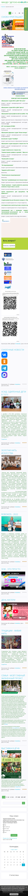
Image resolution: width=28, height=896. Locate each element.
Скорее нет (7, 830)
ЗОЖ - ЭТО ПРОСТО (10, 569)
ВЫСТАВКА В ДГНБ (10, 748)
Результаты (6, 838)
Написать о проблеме (9, 245)
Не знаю (7, 828)
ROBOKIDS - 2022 (9, 514)
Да (5, 825)
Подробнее (4, 439)
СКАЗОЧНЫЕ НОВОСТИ (12, 349)
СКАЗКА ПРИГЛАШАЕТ (12, 16)
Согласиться (14, 894)
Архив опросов (13, 838)
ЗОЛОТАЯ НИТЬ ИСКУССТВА (9, 452)
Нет (6, 832)
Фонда (6, 724)
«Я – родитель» (15, 727)
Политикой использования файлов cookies (13, 891)
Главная (3, 6)
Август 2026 (14, 849)
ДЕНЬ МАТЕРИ (8, 599)
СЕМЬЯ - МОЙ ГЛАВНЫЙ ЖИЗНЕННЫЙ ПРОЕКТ (13, 677)
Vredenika (17, 343)
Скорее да (7, 826)
